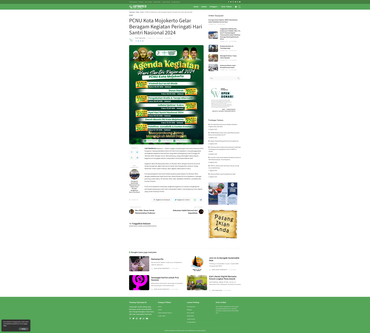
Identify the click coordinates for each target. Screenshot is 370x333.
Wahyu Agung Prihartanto (161, 268)
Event (131, 15)
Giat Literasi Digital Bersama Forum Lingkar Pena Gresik (222, 277)
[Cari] (239, 7)
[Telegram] (137, 157)
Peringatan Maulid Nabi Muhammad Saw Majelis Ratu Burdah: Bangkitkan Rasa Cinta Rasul (134, 186)
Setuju (24, 329)
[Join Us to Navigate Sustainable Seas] (197, 263)
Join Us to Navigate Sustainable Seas (224, 259)
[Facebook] (131, 152)
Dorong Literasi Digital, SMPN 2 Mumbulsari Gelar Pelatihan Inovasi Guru (223, 21)
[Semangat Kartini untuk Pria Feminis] (139, 282)
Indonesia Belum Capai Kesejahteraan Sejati (228, 66)
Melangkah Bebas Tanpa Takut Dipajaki (228, 57)
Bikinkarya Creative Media (197, 330)
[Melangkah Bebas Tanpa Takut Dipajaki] (213, 58)
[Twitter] (137, 152)
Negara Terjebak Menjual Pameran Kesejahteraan (224, 141)
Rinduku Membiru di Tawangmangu (226, 47)
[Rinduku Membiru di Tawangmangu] (213, 48)
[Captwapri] (138, 7)
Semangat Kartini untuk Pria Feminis (165, 278)
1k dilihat (160, 38)
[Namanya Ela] (139, 263)
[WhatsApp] (131, 157)
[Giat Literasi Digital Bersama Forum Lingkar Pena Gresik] (197, 282)
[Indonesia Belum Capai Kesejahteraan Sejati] (213, 67)
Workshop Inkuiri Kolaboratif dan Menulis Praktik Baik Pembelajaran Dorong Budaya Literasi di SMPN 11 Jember (224, 149)
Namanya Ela (157, 259)
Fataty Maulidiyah (140, 38)
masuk (140, 226)
